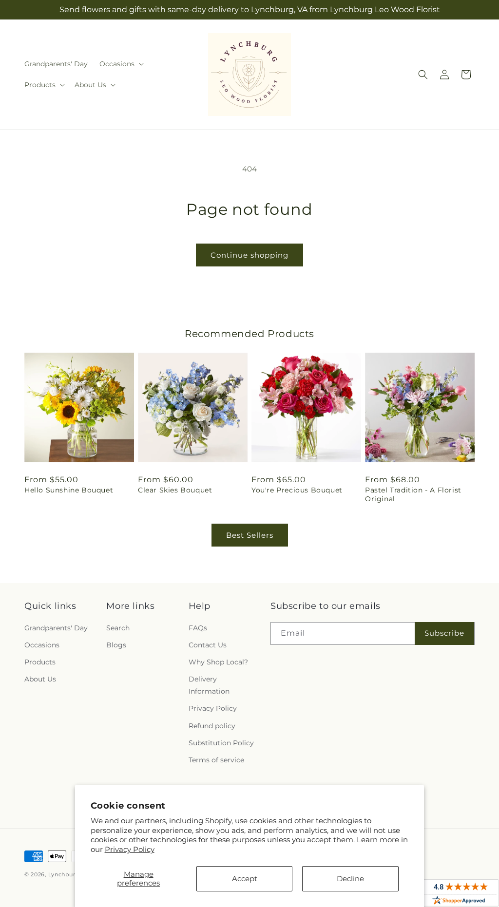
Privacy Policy (129, 849)
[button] (121, 64)
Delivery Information (209, 685)
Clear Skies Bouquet (175, 490)
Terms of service (216, 760)
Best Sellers (249, 535)
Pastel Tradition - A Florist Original (413, 494)
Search (118, 628)
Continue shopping (249, 255)
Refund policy (212, 725)
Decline (350, 878)
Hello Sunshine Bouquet (68, 490)
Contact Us (208, 645)
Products (40, 662)
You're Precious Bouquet (297, 490)
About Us (40, 679)
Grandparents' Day (56, 628)
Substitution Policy (221, 742)
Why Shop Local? (218, 662)
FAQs (198, 628)
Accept (244, 878)
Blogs (116, 645)
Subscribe (444, 633)
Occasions (41, 645)
